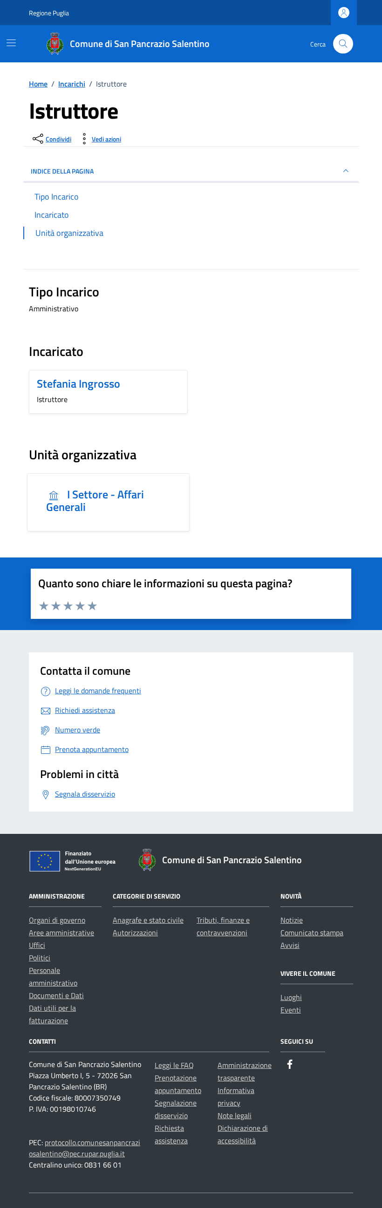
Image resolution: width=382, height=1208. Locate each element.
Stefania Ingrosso (78, 383)
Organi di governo (57, 920)
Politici (39, 957)
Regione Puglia (49, 13)
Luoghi (291, 997)
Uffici (37, 945)
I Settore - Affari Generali (95, 500)
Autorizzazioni (135, 932)
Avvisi (290, 945)
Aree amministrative (61, 932)
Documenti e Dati (56, 995)
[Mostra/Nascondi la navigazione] (11, 42)
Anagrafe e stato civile (148, 920)
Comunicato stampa (311, 932)
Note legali (235, 1115)
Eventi (290, 1009)
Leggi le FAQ (174, 1065)
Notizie (291, 920)
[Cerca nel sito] (343, 44)
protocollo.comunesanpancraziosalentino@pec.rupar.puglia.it (84, 1148)
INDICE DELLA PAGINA (62, 171)
